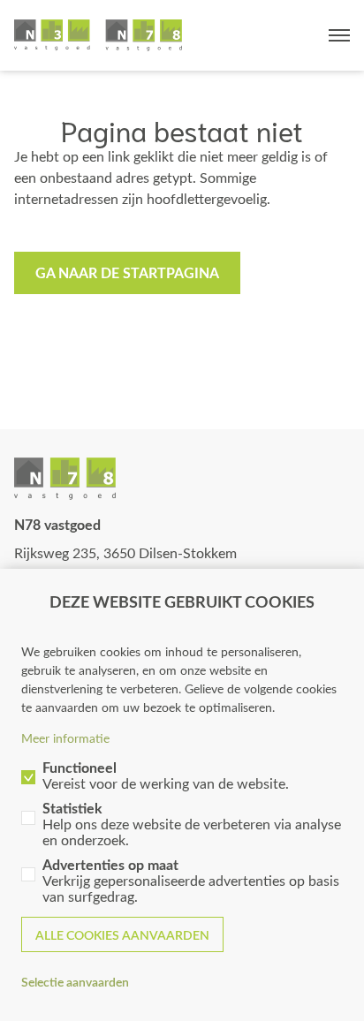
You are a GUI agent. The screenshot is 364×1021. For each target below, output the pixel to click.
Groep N (98, 35)
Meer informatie (65, 737)
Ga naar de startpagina (127, 272)
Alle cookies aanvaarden (122, 934)
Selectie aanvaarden (75, 981)
